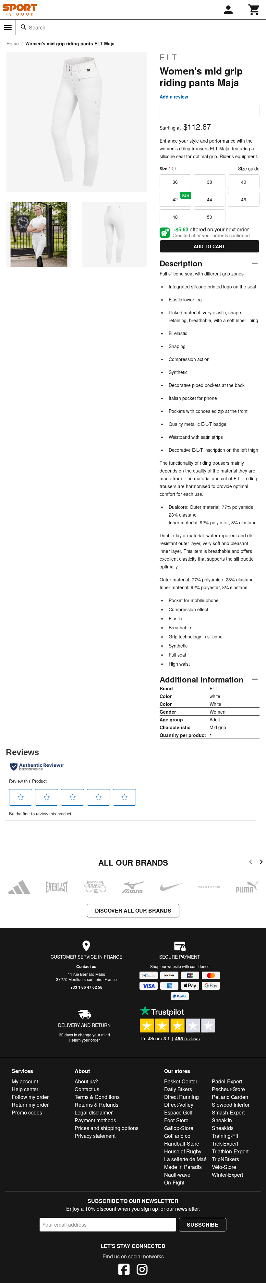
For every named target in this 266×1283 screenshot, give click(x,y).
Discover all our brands (133, 910)
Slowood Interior (230, 1104)
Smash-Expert (228, 1112)
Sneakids (223, 1128)
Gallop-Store (178, 1128)
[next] (261, 863)
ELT (169, 57)
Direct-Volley (178, 1104)
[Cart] (254, 9)
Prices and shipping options (107, 1128)
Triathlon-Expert (230, 1151)
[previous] (250, 863)
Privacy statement (95, 1135)
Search (37, 27)
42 (181, 198)
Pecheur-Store (228, 1089)
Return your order (84, 1040)
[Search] (24, 27)
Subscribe (202, 1224)
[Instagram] (142, 1270)
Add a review (174, 96)
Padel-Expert (227, 1081)
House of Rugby (182, 1151)
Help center (25, 1089)
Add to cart (209, 246)
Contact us (86, 966)
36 (175, 182)
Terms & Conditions (97, 1097)
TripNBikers (225, 1159)
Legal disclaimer (94, 1112)
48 (175, 217)
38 (209, 182)
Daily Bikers (178, 1089)
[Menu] (8, 27)
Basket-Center (180, 1081)
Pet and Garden (230, 1097)
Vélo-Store (224, 1167)
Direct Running (181, 1097)
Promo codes (27, 1112)
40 (243, 182)
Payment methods (95, 1120)
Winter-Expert (227, 1174)
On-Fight (174, 1182)
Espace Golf (178, 1112)
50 (209, 217)
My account (25, 1081)
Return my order (30, 1104)
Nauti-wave (177, 1174)
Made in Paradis (183, 1167)
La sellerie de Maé (185, 1159)
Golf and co (177, 1135)
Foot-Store (176, 1120)
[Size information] (174, 168)
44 (209, 199)
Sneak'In (222, 1120)
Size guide (249, 168)
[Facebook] (123, 1270)
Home (12, 43)
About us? (86, 1081)
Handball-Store (181, 1143)
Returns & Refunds (96, 1104)
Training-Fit (225, 1135)
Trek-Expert (225, 1143)
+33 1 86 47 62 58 (86, 987)
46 (243, 199)
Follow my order (30, 1097)
